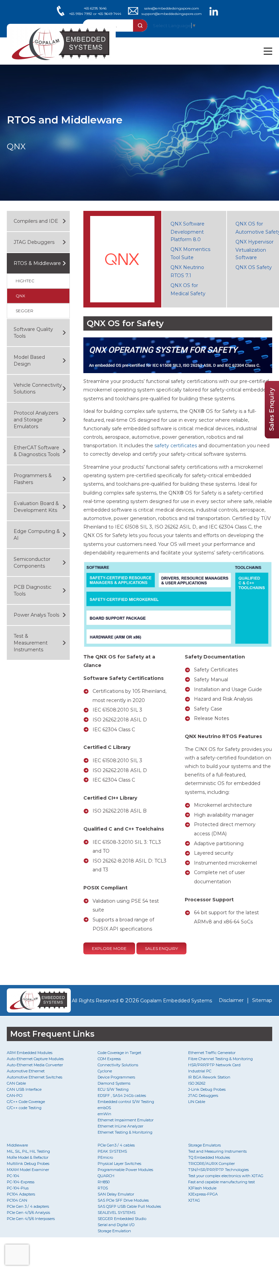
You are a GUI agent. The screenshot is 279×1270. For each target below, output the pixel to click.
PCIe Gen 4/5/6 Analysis (28, 1212)
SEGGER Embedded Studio (122, 1218)
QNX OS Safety (253, 267)
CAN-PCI (14, 1095)
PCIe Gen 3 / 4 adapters (28, 1206)
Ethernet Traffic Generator (211, 1052)
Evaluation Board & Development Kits (36, 506)
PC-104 (13, 1175)
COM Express (109, 1058)
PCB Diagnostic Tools (32, 590)
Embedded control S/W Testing (126, 1101)
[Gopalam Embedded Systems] (37, 1000)
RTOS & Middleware (37, 263)
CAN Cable (16, 1083)
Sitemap (262, 1000)
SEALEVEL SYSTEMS (116, 1212)
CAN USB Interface (24, 1089)
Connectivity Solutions (118, 1065)
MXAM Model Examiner (28, 1169)
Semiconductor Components (32, 562)
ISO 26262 (197, 1083)
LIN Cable (196, 1101)
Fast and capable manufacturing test (221, 1182)
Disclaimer (231, 1000)
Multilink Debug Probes (28, 1163)
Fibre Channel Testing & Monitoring (220, 1058)
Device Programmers (116, 1077)
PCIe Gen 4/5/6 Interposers (31, 1218)
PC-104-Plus (18, 1188)
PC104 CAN (17, 1200)
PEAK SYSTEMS (112, 1151)
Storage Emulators (204, 1145)
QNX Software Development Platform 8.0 (187, 232)
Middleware (17, 1145)
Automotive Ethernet (26, 1071)
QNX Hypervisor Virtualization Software (254, 250)
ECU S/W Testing (113, 1089)
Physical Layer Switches (119, 1163)
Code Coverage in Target (119, 1052)
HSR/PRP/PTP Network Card (214, 1065)
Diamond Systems (114, 1083)
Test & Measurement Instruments (31, 643)
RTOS (103, 1188)
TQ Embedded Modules (209, 1157)
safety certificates (175, 445)
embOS (104, 1107)
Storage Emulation (114, 1231)
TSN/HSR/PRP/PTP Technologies (218, 1169)
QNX (20, 295)
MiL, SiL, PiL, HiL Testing (28, 1151)
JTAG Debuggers (34, 242)
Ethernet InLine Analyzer (120, 1126)
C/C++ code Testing (24, 1107)
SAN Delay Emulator (116, 1194)
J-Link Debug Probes (207, 1089)
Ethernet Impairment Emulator (125, 1120)
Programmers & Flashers (33, 478)
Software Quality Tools (33, 332)
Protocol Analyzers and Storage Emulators (36, 420)
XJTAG (194, 1200)
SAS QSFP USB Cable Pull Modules (129, 1206)
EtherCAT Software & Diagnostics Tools (37, 451)
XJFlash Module (202, 1188)
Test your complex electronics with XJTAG (225, 1175)
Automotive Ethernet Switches (34, 1077)
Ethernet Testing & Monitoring (125, 1132)
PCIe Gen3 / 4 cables (116, 1145)
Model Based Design (29, 360)
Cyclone (105, 1071)
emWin (104, 1114)
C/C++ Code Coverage (26, 1101)
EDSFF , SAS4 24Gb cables (122, 1095)
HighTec (25, 280)
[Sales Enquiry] (272, 436)
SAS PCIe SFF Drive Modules (123, 1200)
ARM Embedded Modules (29, 1052)
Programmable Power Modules (125, 1169)
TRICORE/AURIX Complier (211, 1163)
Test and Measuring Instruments (217, 1151)
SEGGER (24, 310)
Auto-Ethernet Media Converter (35, 1065)
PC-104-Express (20, 1182)
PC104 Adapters (21, 1194)
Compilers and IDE (36, 221)
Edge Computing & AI (37, 534)
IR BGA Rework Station (209, 1077)
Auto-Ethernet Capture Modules (35, 1058)
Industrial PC (199, 1071)
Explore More (109, 948)
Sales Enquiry (161, 948)
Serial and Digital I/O (116, 1224)
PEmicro (105, 1157)
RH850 (104, 1182)
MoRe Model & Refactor (27, 1157)
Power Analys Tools (36, 615)
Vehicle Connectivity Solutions (38, 388)
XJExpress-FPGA (203, 1194)
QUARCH (106, 1175)
